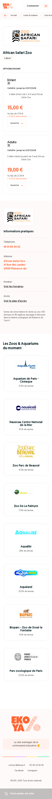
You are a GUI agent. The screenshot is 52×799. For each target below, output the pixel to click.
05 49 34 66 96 (36, 765)
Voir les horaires (13, 286)
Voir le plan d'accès (15, 301)
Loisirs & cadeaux (30, 15)
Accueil (14, 15)
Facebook (19, 771)
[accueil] (8, 6)
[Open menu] (46, 6)
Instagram (32, 771)
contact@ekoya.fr (16, 765)
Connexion (33, 6)
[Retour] (5, 15)
